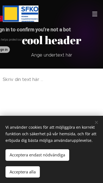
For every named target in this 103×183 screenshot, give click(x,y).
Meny (94, 13)
